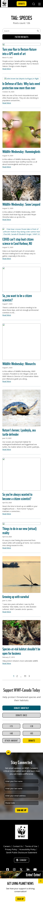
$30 (31, 726)
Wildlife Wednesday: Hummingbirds (21, 151)
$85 (31, 733)
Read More (6, 69)
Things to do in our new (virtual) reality (19, 530)
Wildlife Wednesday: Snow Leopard (21, 204)
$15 (11, 726)
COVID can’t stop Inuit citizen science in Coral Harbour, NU (18, 241)
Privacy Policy (11, 849)
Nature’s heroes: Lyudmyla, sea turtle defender (19, 432)
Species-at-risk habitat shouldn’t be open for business (21, 651)
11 (25, 676)
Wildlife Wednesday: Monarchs (19, 363)
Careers (7, 846)
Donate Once (21, 715)
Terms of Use (31, 846)
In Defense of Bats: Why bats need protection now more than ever (21, 85)
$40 (11, 733)
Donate (21, 3)
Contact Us (18, 846)
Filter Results (21, 36)
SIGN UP (20, 898)
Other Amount (11, 740)
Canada (23, 860)
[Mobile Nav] (39, 4)
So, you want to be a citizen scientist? (17, 297)
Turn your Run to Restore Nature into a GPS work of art (19, 51)
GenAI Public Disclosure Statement (21, 852)
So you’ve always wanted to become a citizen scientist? (17, 496)
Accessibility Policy (27, 849)
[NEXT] (29, 676)
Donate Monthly (21, 708)
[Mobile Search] (33, 4)
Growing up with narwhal (15, 596)
